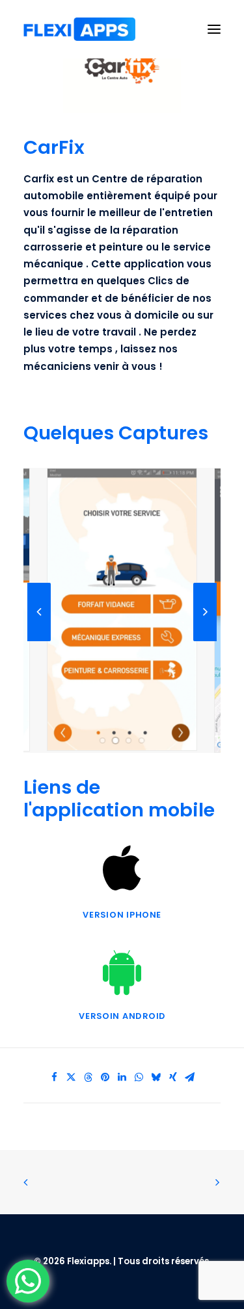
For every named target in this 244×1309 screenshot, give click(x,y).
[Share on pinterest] (105, 1077)
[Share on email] (190, 1077)
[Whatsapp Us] (28, 1281)
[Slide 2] (115, 740)
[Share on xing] (173, 1077)
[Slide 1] (102, 740)
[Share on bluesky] (156, 1077)
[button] (214, 29)
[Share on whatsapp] (139, 1077)
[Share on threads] (88, 1077)
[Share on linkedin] (122, 1077)
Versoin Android (121, 1016)
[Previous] (39, 640)
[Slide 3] (128, 740)
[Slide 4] (141, 740)
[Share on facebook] (54, 1077)
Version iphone (122, 914)
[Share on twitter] (71, 1077)
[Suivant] (205, 640)
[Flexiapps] (79, 29)
